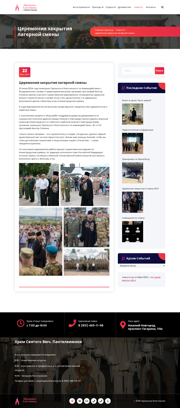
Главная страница (104, 29)
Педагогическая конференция (137, 129)
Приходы (96, 7)
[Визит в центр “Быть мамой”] (132, 114)
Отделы (110, 7)
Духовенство (124, 7)
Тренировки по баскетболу (136, 159)
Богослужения (80, 7)
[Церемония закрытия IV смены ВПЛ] (132, 202)
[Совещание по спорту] (132, 231)
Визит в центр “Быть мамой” (137, 100)
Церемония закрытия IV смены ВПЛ (140, 188)
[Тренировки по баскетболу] (132, 172)
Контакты (151, 7)
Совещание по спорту (133, 217)
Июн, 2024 (25, 72)
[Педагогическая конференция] (132, 143)
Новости (138, 7)
